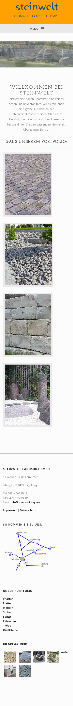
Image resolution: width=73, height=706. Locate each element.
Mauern (8, 607)
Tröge (7, 625)
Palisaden (9, 621)
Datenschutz (28, 510)
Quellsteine (10, 630)
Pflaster (8, 599)
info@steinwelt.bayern (25, 502)
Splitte (7, 616)
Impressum (10, 510)
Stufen (7, 612)
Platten (7, 603)
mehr (64, 652)
